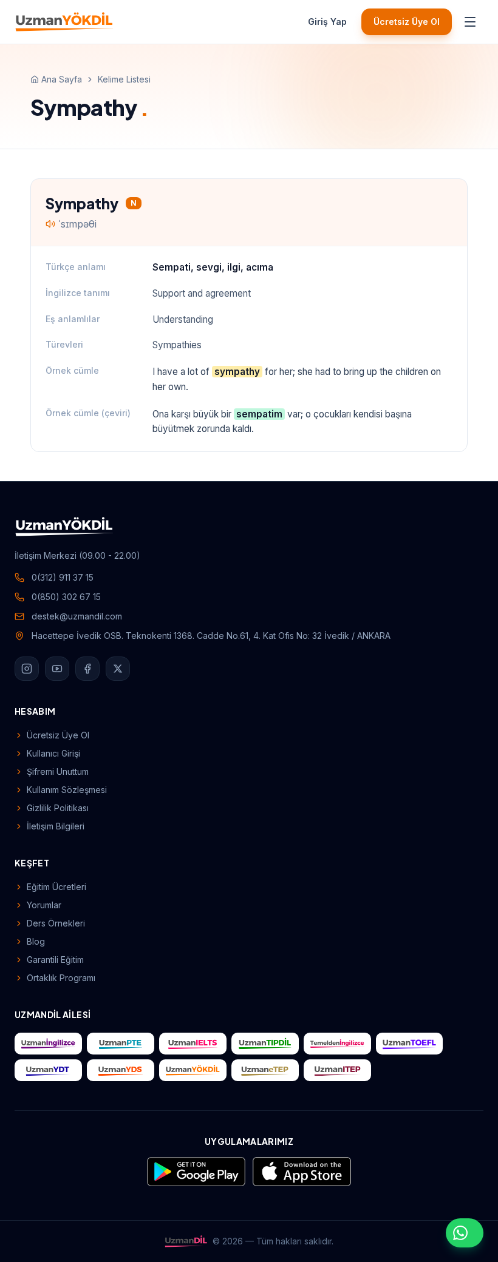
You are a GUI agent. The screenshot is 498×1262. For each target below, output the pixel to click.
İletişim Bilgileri (55, 826)
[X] (118, 668)
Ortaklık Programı (61, 978)
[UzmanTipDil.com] (265, 1043)
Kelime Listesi (124, 79)
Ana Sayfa (61, 79)
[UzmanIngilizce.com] (48, 1043)
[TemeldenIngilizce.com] (337, 1043)
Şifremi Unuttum (58, 771)
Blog (36, 941)
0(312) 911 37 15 (63, 577)
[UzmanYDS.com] (120, 1070)
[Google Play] (196, 1171)
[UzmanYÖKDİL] (64, 22)
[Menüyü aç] (470, 21)
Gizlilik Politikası (58, 808)
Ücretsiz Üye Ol (407, 21)
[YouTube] (57, 668)
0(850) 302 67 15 (66, 597)
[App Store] (302, 1171)
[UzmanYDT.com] (48, 1070)
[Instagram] (27, 668)
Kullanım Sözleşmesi (67, 790)
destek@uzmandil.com (77, 616)
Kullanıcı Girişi (53, 753)
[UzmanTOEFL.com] (409, 1043)
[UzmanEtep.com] (265, 1070)
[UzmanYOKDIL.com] (193, 1070)
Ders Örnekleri (56, 923)
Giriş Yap (327, 21)
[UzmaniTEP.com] (337, 1070)
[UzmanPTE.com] (120, 1043)
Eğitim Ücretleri (56, 887)
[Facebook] (87, 668)
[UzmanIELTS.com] (193, 1043)
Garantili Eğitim (55, 959)
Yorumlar (44, 905)
